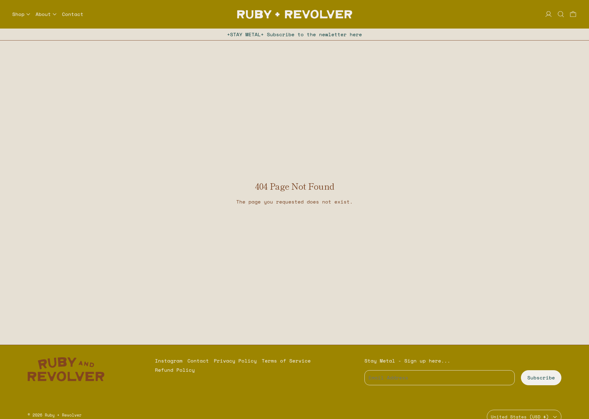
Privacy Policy (235, 360)
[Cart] (573, 14)
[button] (560, 14)
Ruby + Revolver (63, 415)
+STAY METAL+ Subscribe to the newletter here (294, 34)
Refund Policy (175, 370)
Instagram (169, 360)
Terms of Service (286, 360)
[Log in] (548, 14)
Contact (72, 14)
